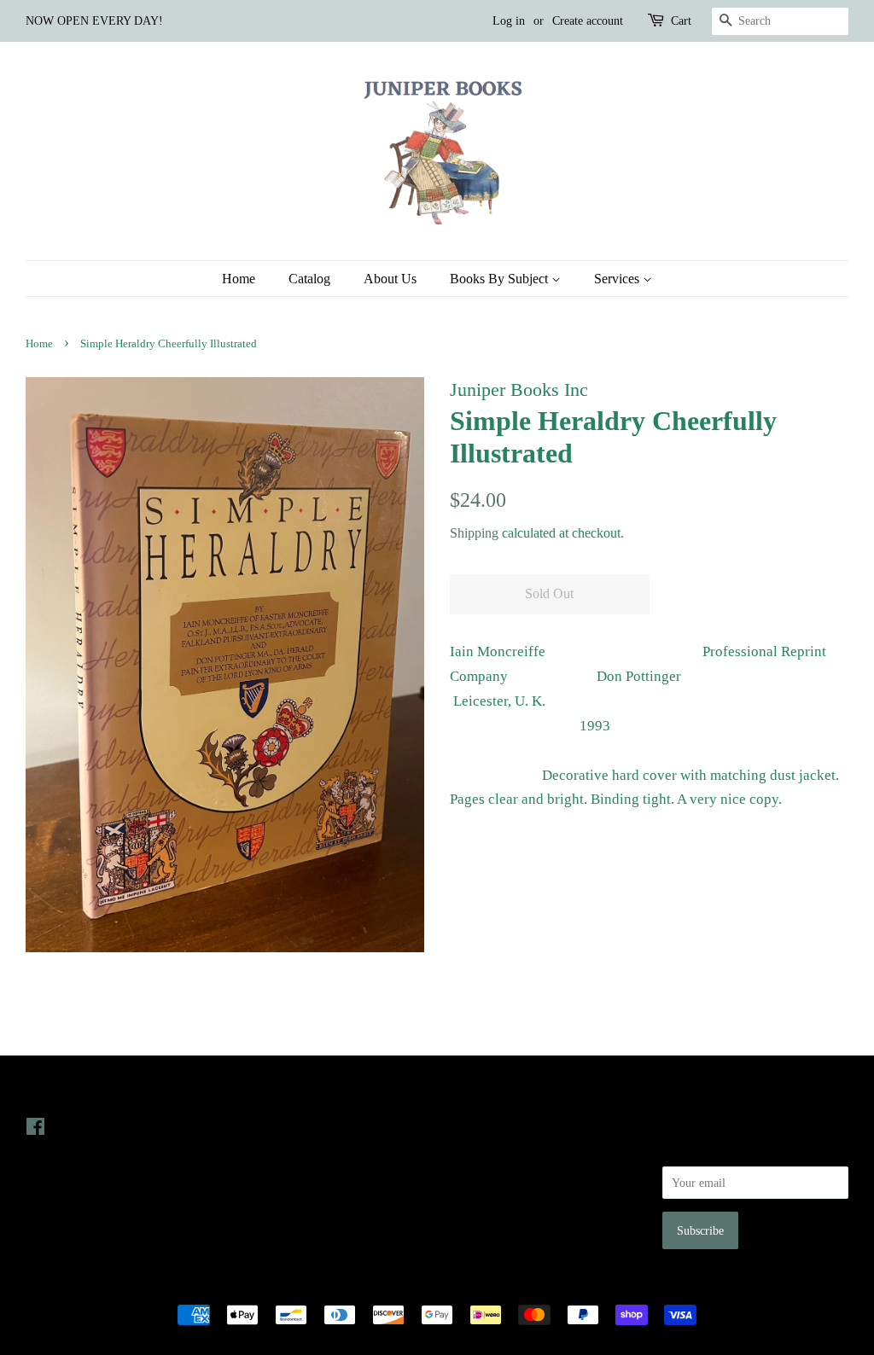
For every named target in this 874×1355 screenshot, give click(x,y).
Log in (508, 21)
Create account (587, 21)
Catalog (309, 278)
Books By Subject (500, 278)
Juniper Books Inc (431, 1286)
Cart (681, 21)
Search (466, 1126)
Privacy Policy (485, 1150)
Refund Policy (484, 1174)
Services (618, 278)
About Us (390, 278)
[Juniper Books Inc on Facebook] (35, 1130)
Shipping (474, 533)
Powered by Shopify (531, 1286)
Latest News (273, 1092)
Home (238, 278)
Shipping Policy (488, 1222)
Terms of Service (491, 1198)
